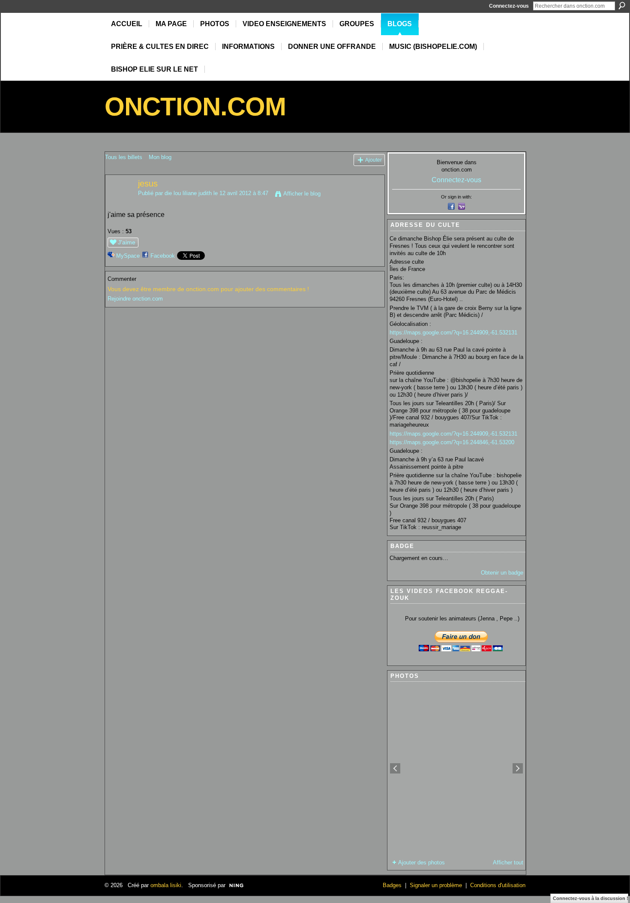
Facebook (162, 256)
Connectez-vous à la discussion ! (590, 898)
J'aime (126, 242)
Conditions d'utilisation (497, 885)
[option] (456, 768)
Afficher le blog (302, 193)
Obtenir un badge (502, 572)
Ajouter (373, 160)
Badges (392, 885)
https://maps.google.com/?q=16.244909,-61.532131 (453, 332)
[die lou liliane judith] (119, 202)
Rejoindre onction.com (135, 298)
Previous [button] (395, 768)
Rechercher (621, 5)
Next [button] (518, 768)
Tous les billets (123, 157)
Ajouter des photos (421, 862)
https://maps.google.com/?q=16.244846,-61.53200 (452, 442)
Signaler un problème (436, 885)
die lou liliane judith (188, 193)
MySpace (128, 256)
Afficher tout (508, 862)
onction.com (195, 106)
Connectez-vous (509, 6)
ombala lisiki (165, 885)
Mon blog (160, 157)
